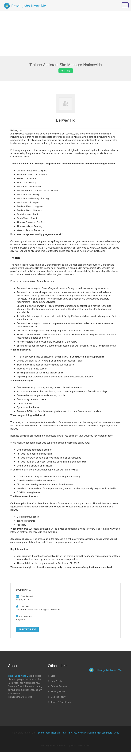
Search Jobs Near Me (49, 732)
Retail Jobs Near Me (19, 675)
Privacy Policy (58, 691)
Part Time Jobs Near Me (74, 732)
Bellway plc (65, 120)
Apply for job (27, 629)
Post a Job (56, 681)
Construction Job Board (100, 732)
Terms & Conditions (61, 702)
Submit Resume (59, 686)
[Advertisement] (65, 33)
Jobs (116, 732)
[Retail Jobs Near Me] (25, 5)
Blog (53, 675)
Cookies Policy (58, 696)
